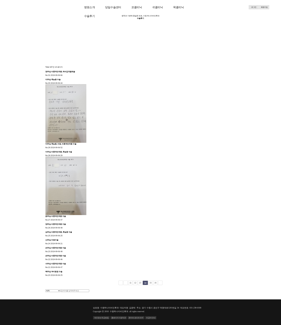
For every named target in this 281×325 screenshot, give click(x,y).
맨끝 (160, 283)
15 (151, 283)
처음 (121, 283)
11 (130, 283)
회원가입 (264, 7)
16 (155, 283)
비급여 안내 (150, 318)
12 (135, 283)
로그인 (253, 7)
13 (140, 283)
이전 (125, 283)
